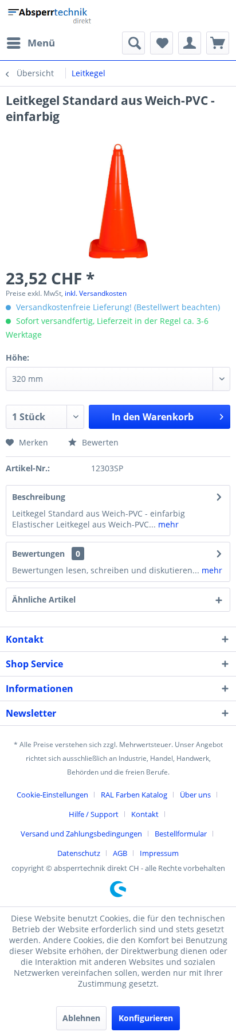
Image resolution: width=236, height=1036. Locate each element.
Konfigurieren (146, 1017)
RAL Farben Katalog (134, 794)
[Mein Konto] (189, 43)
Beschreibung (38, 496)
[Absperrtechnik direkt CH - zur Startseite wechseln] (51, 16)
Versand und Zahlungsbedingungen (81, 833)
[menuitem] (30, 43)
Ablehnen (81, 1017)
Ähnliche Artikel (44, 599)
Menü (41, 42)
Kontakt (145, 814)
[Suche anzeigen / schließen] (133, 43)
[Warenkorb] (217, 43)
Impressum (159, 853)
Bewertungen (38, 553)
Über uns (195, 794)
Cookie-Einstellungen (52, 794)
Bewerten (99, 442)
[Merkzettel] (161, 43)
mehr (167, 524)
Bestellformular (181, 833)
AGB (120, 853)
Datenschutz (78, 853)
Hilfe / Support (94, 814)
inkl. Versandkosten (96, 293)
